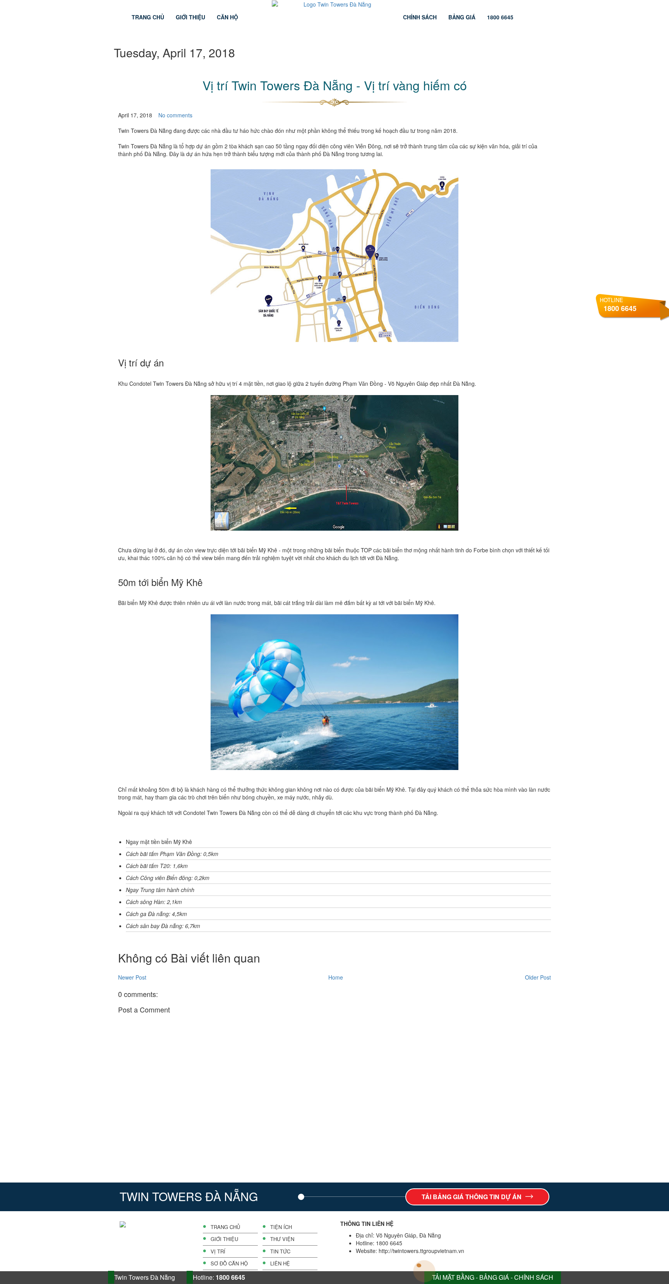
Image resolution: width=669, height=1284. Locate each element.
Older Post (538, 977)
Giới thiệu (190, 17)
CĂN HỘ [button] (227, 17)
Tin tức (280, 1251)
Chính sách (420, 17)
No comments (175, 115)
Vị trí (218, 1251)
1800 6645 (500, 17)
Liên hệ (280, 1263)
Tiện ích (281, 1227)
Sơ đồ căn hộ (229, 1263)
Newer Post (132, 977)
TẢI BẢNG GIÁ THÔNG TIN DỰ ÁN (471, 1196)
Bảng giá (461, 17)
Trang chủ (148, 17)
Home (335, 977)
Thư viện (282, 1239)
